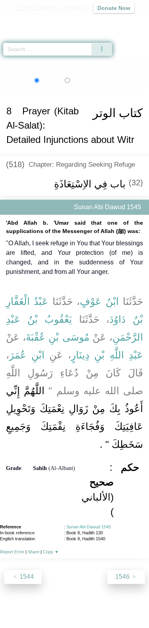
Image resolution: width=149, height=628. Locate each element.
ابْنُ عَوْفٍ (99, 301)
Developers (94, 604)
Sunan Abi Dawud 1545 (88, 526)
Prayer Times (93, 22)
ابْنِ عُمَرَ (27, 354)
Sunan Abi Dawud (42, 63)
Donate (74, 614)
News (38, 604)
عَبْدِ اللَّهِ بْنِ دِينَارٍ (107, 354)
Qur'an (32, 22)
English (50, 80)
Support (62, 604)
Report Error (12, 551)
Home (9, 63)
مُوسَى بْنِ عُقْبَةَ (57, 337)
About (17, 604)
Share (33, 551)
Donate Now (113, 8)
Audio (125, 22)
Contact (126, 604)
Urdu (84, 80)
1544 (26, 576)
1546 (123, 576)
